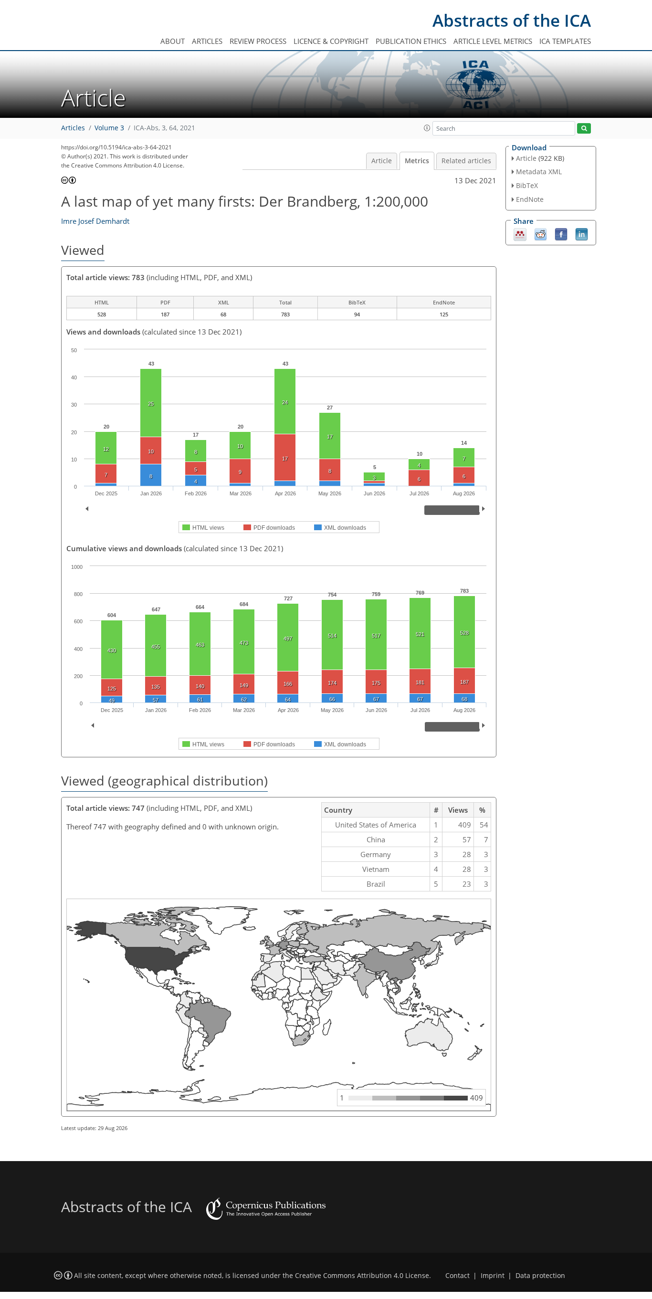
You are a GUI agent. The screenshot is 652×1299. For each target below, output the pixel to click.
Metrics (417, 161)
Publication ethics (411, 41)
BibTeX (527, 185)
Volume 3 (109, 128)
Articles (207, 41)
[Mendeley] (520, 233)
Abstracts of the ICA (511, 20)
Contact (457, 1275)
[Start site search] (584, 128)
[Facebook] (561, 233)
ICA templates (565, 41)
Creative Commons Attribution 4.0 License (362, 1275)
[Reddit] (540, 233)
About (172, 41)
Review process (258, 41)
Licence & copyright (331, 41)
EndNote (530, 199)
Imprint (493, 1275)
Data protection (540, 1275)
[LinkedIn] (581, 233)
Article (381, 161)
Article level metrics (492, 41)
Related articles (466, 161)
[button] (427, 128)
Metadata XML (539, 171)
